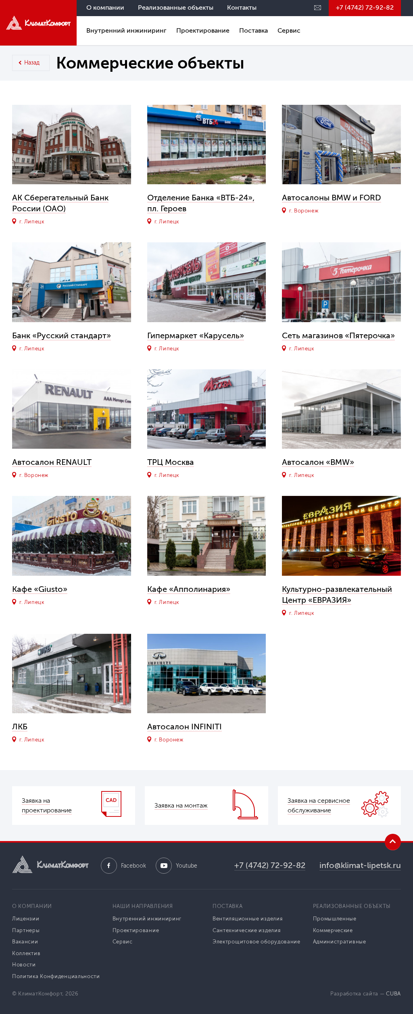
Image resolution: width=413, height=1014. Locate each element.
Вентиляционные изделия (247, 919)
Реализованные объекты (175, 7)
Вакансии (25, 942)
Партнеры (26, 930)
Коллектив (26, 953)
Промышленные (335, 919)
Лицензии (26, 919)
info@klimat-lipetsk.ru (360, 865)
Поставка (253, 30)
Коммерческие (333, 930)
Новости (24, 965)
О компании (105, 7)
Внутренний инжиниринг (126, 30)
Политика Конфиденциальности (56, 976)
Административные (339, 942)
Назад (32, 62)
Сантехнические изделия (246, 930)
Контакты (242, 7)
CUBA (393, 994)
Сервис (288, 30)
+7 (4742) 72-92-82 (365, 7)
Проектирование (202, 30)
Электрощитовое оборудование (256, 942)
